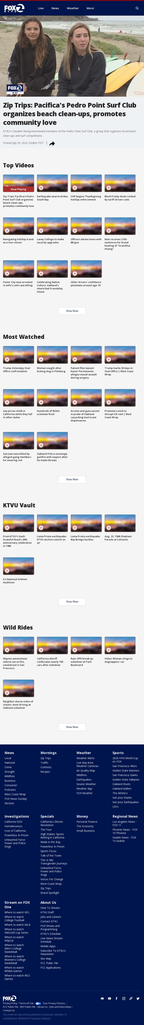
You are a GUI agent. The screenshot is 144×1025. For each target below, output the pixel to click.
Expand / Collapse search (137, 8)
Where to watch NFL (17, 912)
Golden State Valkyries (126, 779)
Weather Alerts (85, 758)
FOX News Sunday (15, 798)
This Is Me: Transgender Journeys (53, 861)
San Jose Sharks (122, 797)
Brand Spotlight (49, 893)
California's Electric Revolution (51, 823)
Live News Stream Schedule (51, 939)
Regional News (125, 816)
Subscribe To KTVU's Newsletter (53, 952)
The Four (46, 829)
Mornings (48, 752)
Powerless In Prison (16, 835)
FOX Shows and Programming (50, 927)
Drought (9, 771)
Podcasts (10, 789)
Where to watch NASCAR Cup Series (16, 930)
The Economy (84, 826)
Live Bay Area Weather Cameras (87, 764)
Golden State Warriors (125, 770)
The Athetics (120, 793)
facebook (117, 998)
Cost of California (15, 830)
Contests (45, 767)
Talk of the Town (50, 855)
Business (9, 780)
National (9, 762)
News (9, 752)
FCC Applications (50, 967)
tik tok (131, 998)
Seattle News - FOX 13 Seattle (124, 839)
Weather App (84, 788)
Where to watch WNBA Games (14, 969)
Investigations (16, 816)
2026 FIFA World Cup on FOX (125, 759)
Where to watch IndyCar (14, 938)
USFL (115, 806)
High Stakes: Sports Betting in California (52, 835)
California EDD (13, 821)
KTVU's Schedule (50, 933)
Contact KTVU (49, 921)
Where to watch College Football (14, 918)
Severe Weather (86, 784)
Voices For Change (51, 879)
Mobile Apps (48, 946)
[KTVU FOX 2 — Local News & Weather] (16, 8)
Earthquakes (84, 779)
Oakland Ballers (121, 788)
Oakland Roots (121, 784)
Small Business (85, 830)
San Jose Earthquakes (125, 802)
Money (82, 816)
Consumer (10, 785)
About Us (48, 902)
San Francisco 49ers (124, 766)
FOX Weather (84, 793)
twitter (138, 998)
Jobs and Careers (50, 917)
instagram (124, 998)
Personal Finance (86, 821)
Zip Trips (45, 758)
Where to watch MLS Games (17, 977)
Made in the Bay (50, 842)
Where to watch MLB (17, 924)
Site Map (45, 958)
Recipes (45, 771)
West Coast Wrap (15, 794)
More (90, 8)
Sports (118, 752)
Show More (72, 311)
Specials (47, 816)
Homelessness (13, 826)
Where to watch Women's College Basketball (15, 959)
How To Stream (50, 908)
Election (9, 803)
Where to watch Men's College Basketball (14, 948)
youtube (109, 998)
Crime (8, 767)
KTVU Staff (47, 912)
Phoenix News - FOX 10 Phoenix (124, 831)
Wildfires (9, 776)
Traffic (44, 762)
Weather (83, 752)
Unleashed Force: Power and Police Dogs (15, 843)
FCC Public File (49, 963)
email (102, 998)
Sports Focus (48, 851)
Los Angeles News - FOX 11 (124, 823)
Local (7, 758)
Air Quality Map (85, 770)
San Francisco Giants (125, 775)
